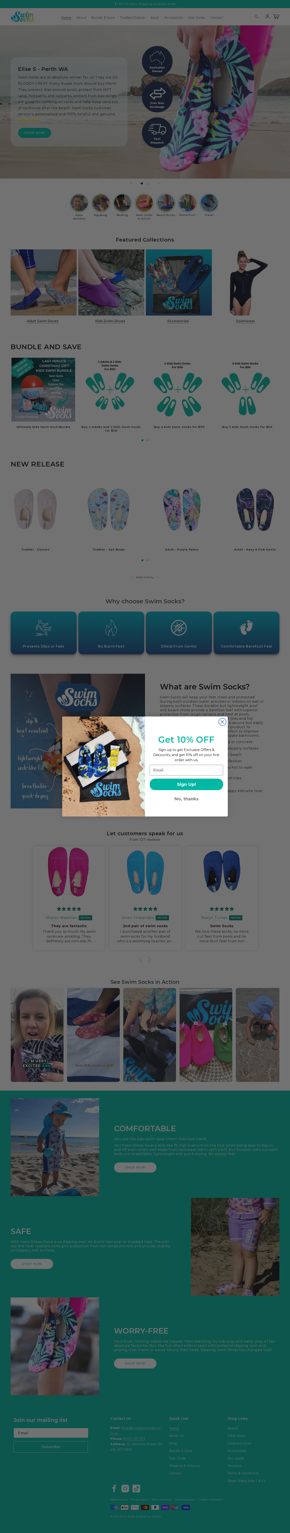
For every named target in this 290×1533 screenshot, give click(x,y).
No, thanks (186, 798)
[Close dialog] (222, 722)
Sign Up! (186, 784)
